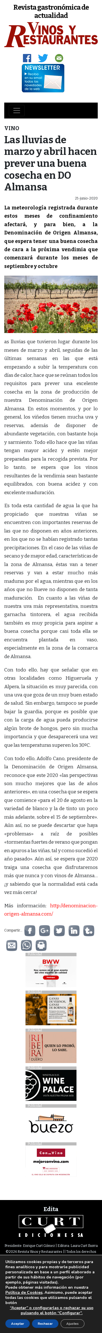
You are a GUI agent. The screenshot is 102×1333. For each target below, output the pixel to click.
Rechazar (45, 1323)
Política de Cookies (23, 1292)
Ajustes (72, 1323)
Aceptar (17, 1323)
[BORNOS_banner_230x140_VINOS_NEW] (51, 1011)
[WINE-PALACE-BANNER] (51, 1087)
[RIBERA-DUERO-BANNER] (51, 1049)
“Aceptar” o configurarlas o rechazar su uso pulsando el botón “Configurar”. (52, 1310)
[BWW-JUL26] (51, 973)
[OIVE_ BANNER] (51, 1163)
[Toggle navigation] (17, 110)
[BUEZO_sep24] (51, 1125)
